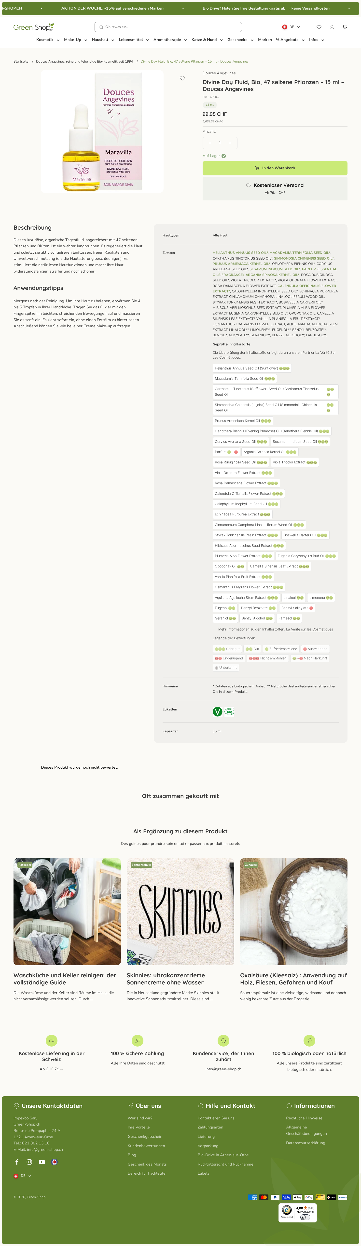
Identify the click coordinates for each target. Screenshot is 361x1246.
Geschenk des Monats (147, 1164)
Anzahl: (209, 131)
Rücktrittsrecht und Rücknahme (225, 1164)
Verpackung (208, 1146)
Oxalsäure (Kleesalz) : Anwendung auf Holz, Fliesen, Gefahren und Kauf (293, 978)
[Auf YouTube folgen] (42, 1162)
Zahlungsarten (210, 1127)
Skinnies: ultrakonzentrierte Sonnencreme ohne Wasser (166, 978)
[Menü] (314, 1206)
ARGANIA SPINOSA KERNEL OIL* (272, 275)
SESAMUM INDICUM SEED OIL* (275, 269)
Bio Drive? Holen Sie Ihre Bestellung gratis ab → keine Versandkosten (254, 8)
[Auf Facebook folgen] (17, 1162)
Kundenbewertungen (146, 1146)
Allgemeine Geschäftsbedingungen (306, 1130)
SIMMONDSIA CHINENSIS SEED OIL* (304, 258)
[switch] (305, 1217)
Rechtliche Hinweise (304, 1118)
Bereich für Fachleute (147, 1173)
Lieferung (206, 1136)
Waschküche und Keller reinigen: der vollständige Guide (65, 978)
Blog (132, 1155)
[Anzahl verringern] (210, 143)
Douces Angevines (219, 73)
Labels (203, 1173)
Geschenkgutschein (145, 1136)
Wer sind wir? (140, 1118)
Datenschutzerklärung (305, 1143)
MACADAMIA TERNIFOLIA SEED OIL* (300, 252)
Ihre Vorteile (139, 1127)
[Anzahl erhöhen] (230, 143)
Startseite (21, 61)
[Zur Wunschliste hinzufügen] (182, 78)
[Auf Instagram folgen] (29, 1162)
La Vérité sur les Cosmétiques (309, 629)
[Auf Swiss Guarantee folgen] (54, 1162)
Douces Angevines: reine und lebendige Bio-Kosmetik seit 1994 (84, 61)
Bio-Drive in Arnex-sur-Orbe (223, 1155)
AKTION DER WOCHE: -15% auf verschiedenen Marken (101, 8)
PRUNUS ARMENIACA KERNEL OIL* (241, 264)
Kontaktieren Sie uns (216, 1118)
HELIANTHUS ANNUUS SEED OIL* (240, 252)
